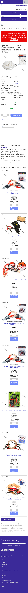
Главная (4, 559)
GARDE (16, 83)
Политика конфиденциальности (10, 570)
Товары (4, 562)
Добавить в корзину (16, 115)
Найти (14, 19)
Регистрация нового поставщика (10, 582)
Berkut (14, 239)
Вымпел (14, 414)
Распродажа (5, 566)
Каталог (14, 12)
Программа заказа (6, 580)
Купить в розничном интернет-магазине (12, 119)
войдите (13, 37)
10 (23, 29)
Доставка (4, 575)
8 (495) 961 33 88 (20, 9)
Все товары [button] (7, 519)
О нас (3, 573)
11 (26, 29)
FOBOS (14, 458)
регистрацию (14, 39)
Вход (2, 586)
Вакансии (4, 564)
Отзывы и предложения (14, 545)
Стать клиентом (6, 577)
